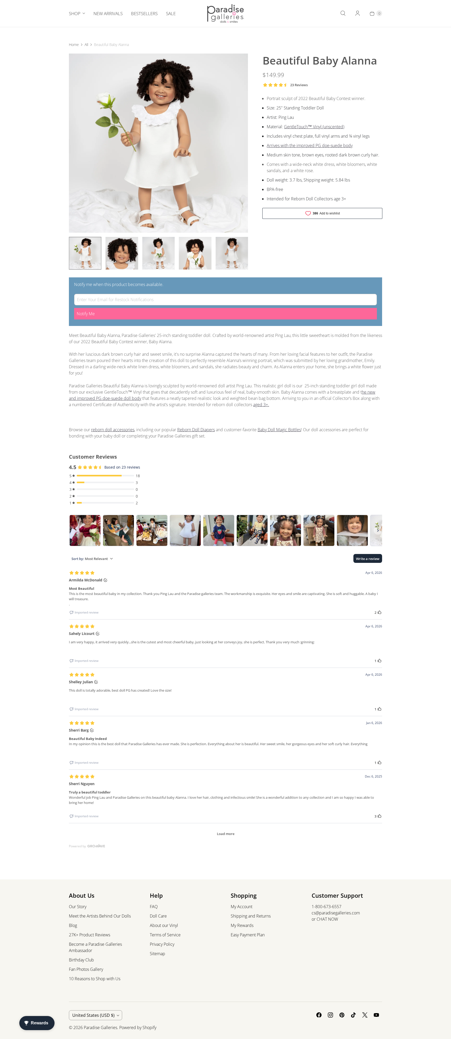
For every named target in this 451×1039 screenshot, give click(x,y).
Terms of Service (165, 935)
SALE (171, 13)
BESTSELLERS (144, 13)
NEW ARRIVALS (108, 13)
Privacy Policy (162, 944)
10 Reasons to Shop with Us (94, 979)
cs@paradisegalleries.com (336, 913)
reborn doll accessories (112, 430)
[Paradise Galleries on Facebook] (319, 1015)
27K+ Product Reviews (89, 935)
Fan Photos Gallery (86, 969)
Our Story (77, 906)
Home (74, 44)
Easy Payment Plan (248, 935)
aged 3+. (261, 404)
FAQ (154, 906)
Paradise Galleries (100, 1027)
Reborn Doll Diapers (196, 430)
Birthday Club (81, 960)
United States (93, 1015)
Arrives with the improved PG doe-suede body (310, 145)
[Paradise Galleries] (226, 13)
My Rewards (242, 925)
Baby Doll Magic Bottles (279, 430)
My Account (241, 906)
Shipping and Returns (251, 916)
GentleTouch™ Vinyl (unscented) (314, 127)
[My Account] (357, 13)
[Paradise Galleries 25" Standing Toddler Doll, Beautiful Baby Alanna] (158, 143)
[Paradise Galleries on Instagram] (330, 1015)
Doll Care (158, 916)
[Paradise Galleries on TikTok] (353, 1015)
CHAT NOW (327, 919)
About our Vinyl (164, 925)
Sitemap (157, 953)
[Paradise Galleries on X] (365, 1015)
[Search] (343, 13)
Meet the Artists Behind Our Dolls (100, 916)
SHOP (74, 13)
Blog (73, 925)
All (86, 44)
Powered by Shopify (137, 1027)
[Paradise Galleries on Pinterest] (342, 1015)
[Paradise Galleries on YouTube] (376, 1015)
